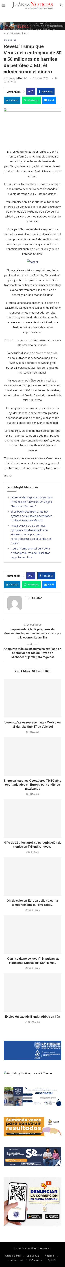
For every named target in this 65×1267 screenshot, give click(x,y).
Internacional (15, 1260)
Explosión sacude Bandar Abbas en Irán (32, 1016)
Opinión (52, 1260)
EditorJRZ (21, 78)
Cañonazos (35, 1260)
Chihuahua (33, 1255)
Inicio (6, 25)
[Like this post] (32, 91)
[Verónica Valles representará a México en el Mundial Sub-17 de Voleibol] (32, 698)
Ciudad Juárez (13, 1255)
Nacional (50, 1255)
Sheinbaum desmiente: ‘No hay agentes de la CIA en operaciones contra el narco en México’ (31, 516)
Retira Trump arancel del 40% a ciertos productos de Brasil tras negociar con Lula (30, 553)
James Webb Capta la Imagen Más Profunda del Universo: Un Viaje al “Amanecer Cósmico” (32, 501)
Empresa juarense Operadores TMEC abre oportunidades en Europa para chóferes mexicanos (32, 784)
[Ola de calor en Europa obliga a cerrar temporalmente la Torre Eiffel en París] (32, 876)
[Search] (61, 5)
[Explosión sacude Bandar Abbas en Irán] (32, 992)
